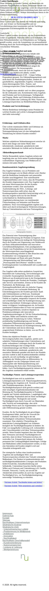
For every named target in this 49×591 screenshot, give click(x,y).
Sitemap (6, 520)
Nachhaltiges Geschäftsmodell (16, 540)
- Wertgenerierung (11, 549)
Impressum (7, 513)
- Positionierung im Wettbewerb (16, 531)
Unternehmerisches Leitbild (16, 529)
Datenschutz (8, 516)
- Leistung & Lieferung (12, 547)
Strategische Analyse (12, 525)
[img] (24, 7)
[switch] (1, 31)
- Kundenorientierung (12, 543)
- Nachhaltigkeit (9, 538)
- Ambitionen (8, 534)
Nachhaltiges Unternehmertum (16, 522)
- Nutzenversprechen (12, 545)
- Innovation (8, 536)
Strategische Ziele (11, 527)
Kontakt (6, 518)
